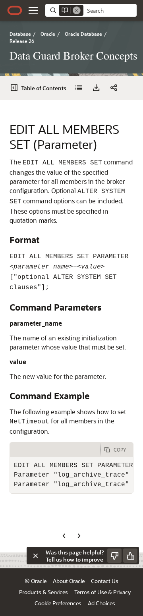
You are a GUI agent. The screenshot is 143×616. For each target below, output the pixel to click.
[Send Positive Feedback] (130, 555)
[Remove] (76, 10)
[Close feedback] (35, 555)
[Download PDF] (96, 88)
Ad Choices (101, 603)
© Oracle (35, 580)
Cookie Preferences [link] (58, 603)
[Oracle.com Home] (14, 10)
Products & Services (43, 592)
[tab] (55, 449)
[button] (33, 10)
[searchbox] (110, 11)
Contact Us (104, 580)
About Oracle (69, 580)
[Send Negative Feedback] (114, 555)
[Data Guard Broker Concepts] (79, 88)
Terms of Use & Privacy (102, 592)
